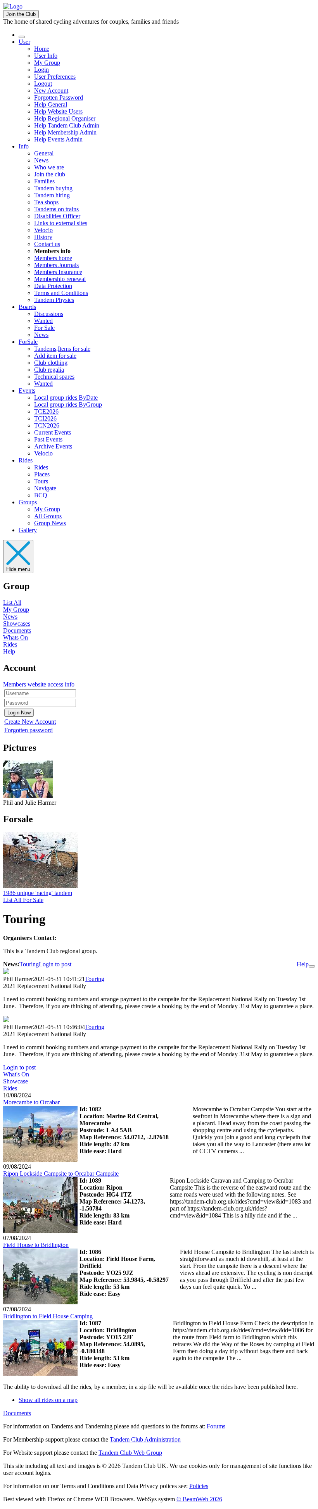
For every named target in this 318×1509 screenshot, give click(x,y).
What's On (16, 1074)
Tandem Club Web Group (130, 1452)
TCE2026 (46, 411)
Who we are (49, 167)
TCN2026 (46, 425)
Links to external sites (60, 223)
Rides (26, 460)
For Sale (44, 327)
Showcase (15, 1081)
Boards (27, 307)
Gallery (28, 530)
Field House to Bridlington (36, 1245)
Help (9, 651)
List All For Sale (23, 900)
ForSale (28, 341)
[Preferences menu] (312, 966)
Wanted (43, 320)
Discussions (48, 313)
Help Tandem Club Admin (66, 125)
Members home (53, 258)
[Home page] (12, 6)
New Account (51, 90)
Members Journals (56, 265)
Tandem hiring (52, 195)
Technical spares (54, 376)
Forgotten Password (58, 97)
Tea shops (46, 202)
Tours (41, 481)
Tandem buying (53, 188)
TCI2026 (45, 418)
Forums (216, 1426)
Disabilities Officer (57, 216)
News (41, 160)
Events (27, 390)
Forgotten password (28, 730)
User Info (45, 55)
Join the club (49, 174)
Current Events (52, 432)
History (43, 237)
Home (41, 48)
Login (41, 69)
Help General (50, 104)
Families (44, 181)
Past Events (48, 439)
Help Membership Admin (65, 132)
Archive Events (53, 446)
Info (24, 146)
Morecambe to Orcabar (31, 1102)
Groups (28, 502)
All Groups (48, 516)
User (24, 41)
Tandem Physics (54, 300)
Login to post (55, 964)
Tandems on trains (56, 209)
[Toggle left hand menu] (22, 37)
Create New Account (30, 721)
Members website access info (38, 684)
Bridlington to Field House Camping (48, 1316)
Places (42, 474)
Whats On (15, 637)
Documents (17, 630)
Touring (29, 964)
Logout (43, 83)
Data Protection (53, 286)
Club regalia (49, 369)
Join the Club (21, 14)
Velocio (43, 230)
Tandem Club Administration (145, 1439)
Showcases (16, 623)
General (44, 153)
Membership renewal (60, 279)
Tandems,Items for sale (62, 348)
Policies (198, 1486)
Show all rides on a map (48, 1400)
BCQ (40, 495)
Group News (50, 523)
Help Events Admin (58, 139)
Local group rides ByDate (66, 397)
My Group (47, 62)
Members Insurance (58, 272)
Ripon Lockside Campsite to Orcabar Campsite (61, 1173)
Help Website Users (58, 111)
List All (12, 602)
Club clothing (50, 362)
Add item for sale (55, 355)
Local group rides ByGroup (68, 404)
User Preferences (55, 76)
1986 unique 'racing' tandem (37, 893)
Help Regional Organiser (64, 118)
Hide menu (18, 569)
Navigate (45, 488)
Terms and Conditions (61, 293)
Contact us (47, 244)
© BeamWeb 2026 (199, 1499)
